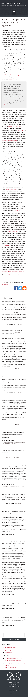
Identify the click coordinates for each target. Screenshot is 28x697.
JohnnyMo (18, 332)
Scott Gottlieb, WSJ (13, 231)
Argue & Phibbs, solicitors (10, 667)
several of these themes (11, 189)
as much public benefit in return (9, 140)
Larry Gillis (20, 392)
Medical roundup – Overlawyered (9, 610)
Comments (5, 284)
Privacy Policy (14, 693)
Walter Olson (8, 282)
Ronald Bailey (6, 245)
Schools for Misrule (9, 652)
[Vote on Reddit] (24, 289)
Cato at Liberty (18, 210)
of (12, 79)
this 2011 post (20, 130)
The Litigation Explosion (10, 647)
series (10, 79)
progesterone (14, 97)
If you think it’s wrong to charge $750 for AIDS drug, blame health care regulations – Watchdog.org (13, 443)
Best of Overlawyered (9, 662)
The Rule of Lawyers (9, 651)
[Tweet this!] (20, 289)
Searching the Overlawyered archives (13, 660)
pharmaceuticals (15, 275)
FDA (9, 275)
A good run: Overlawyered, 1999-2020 (13, 658)
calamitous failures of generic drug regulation (13, 271)
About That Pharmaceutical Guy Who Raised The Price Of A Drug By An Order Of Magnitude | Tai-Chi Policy (13, 457)
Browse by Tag (14, 639)
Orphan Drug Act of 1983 (14, 126)
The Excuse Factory (9, 649)
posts (15, 79)
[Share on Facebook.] (16, 289)
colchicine (6, 97)
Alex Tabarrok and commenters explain (11, 75)
